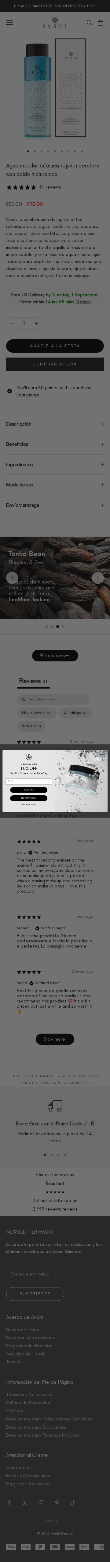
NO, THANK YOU (28, 798)
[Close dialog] (104, 753)
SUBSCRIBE (29, 790)
